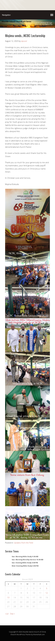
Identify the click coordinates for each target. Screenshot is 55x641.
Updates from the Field (23, 542)
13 (8, 597)
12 (47, 593)
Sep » (12, 613)
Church (13, 634)
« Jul (6, 613)
